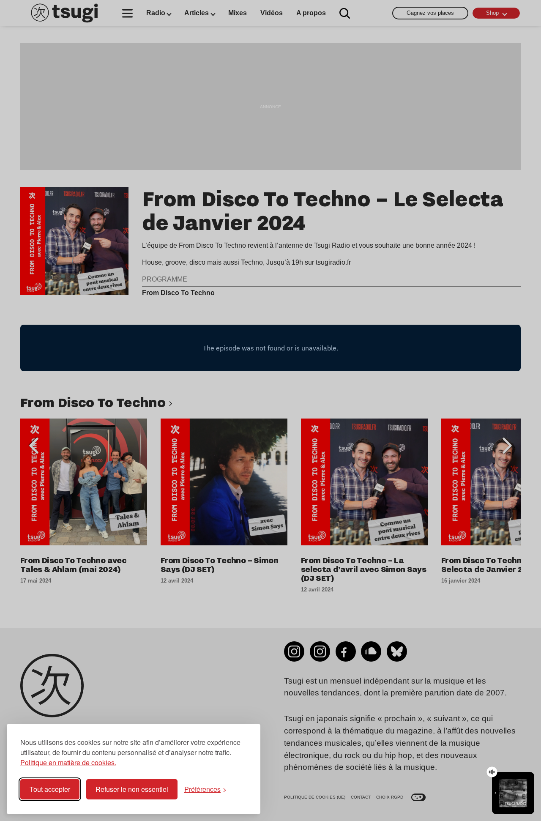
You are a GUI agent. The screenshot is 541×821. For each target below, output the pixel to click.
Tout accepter (50, 789)
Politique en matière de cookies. (68, 762)
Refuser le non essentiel (132, 789)
